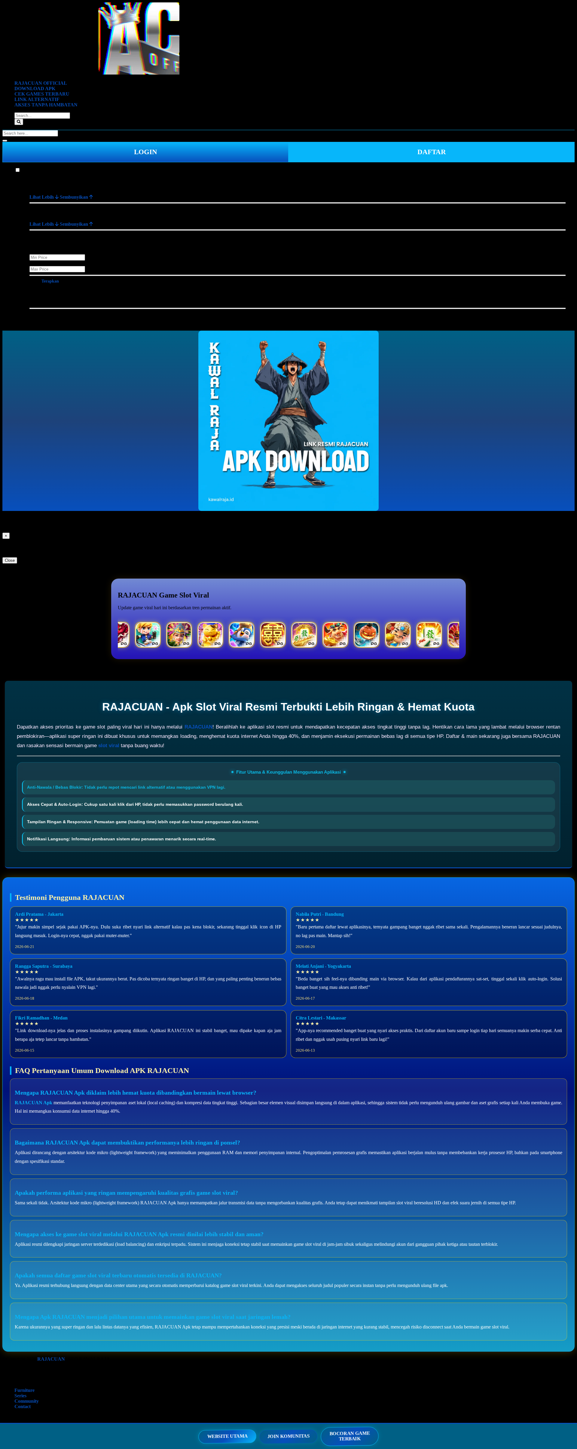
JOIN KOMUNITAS (288, 1436)
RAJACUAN (198, 727)
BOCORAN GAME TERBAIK (349, 1436)
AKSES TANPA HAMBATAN (46, 104)
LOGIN (145, 152)
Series (20, 1395)
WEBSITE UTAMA (227, 1436)
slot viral (108, 745)
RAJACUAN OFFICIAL (40, 83)
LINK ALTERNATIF (37, 99)
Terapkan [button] (50, 281)
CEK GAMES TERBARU (41, 93)
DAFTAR (431, 152)
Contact (22, 1406)
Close (10, 560)
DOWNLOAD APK (34, 88)
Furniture (30, 170)
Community (26, 1401)
